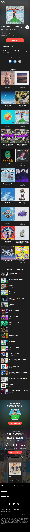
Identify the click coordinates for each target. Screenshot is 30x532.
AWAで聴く (15, 40)
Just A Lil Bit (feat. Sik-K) (7, 260)
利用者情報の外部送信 (5, 514)
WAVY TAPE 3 (8, 86)
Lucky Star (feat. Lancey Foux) (7, 183)
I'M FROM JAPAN (22, 105)
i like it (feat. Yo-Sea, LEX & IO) (22, 86)
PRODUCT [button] (4, 492)
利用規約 (3, 511)
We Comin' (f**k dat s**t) (22, 125)
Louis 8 (7, 222)
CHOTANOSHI (8, 241)
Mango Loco (7, 125)
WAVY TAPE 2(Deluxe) (8, 144)
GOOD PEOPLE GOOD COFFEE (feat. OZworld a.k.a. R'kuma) (22, 242)
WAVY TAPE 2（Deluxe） (22, 144)
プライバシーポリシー (12, 511)
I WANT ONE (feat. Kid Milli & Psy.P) (22, 183)
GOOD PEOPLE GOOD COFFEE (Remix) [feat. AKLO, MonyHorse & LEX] (22, 223)
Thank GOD (7, 202)
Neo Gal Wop (22, 260)
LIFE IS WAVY (22, 202)
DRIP (22, 163)
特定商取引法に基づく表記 (19, 514)
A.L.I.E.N (8, 163)
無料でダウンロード (15, 452)
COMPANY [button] (5, 497)
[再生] (27, 27)
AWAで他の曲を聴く (15, 423)
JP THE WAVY (13, 29)
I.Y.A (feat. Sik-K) (7, 105)
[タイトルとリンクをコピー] (19, 61)
